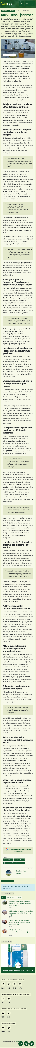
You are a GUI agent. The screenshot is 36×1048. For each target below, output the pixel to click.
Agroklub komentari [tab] (7, 880)
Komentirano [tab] (11, 897)
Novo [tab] (19, 897)
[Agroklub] (7, 3)
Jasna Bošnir (8, 859)
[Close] (27, 3)
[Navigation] (32, 3)
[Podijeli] (26, 1043)
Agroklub (18, 1041)
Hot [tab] (3, 897)
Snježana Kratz (21, 871)
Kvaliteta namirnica (19, 863)
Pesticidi (7, 863)
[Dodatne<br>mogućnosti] (31, 1043)
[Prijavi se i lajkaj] (20, 1043)
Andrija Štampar (20, 859)
